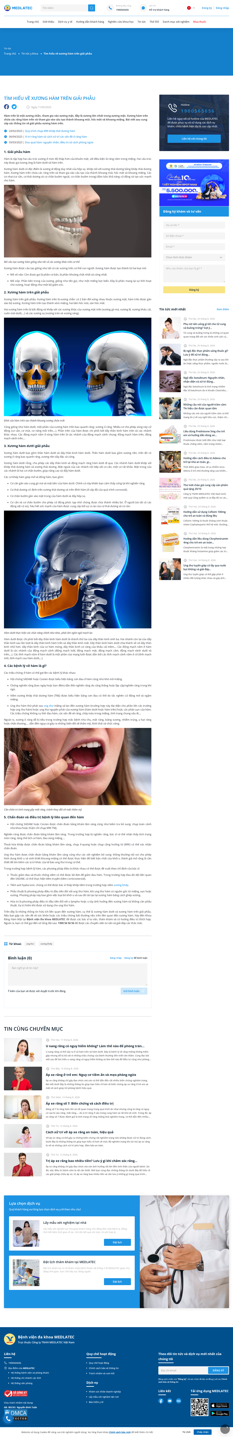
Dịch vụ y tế (65, 21)
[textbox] (194, 257)
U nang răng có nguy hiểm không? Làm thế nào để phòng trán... (95, 1046)
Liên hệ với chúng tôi (194, 138)
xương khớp (121, 885)
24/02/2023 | (42, 131)
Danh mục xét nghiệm (176, 21)
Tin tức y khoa (29, 53)
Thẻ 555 (154, 21)
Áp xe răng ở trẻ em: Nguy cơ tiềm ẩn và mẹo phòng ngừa (91, 1075)
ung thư (48, 705)
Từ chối (186, 1432)
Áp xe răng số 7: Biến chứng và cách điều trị (79, 1103)
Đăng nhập (222, 8)
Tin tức (142, 21)
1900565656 (14, 1362)
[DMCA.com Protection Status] (16, 1414)
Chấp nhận (203, 1432)
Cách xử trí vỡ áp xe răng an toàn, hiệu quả (79, 1132)
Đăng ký (207, 8)
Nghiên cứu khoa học (121, 21)
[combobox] (194, 257)
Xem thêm (223, 309)
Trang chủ (10, 53)
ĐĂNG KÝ (218, 1370)
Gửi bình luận (131, 991)
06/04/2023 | (48, 136)
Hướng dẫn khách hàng (90, 21)
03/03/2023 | (51, 142)
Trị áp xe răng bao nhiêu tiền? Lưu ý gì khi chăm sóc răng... (91, 1161)
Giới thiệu (48, 21)
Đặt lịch (117, 1242)
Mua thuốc (199, 21)
